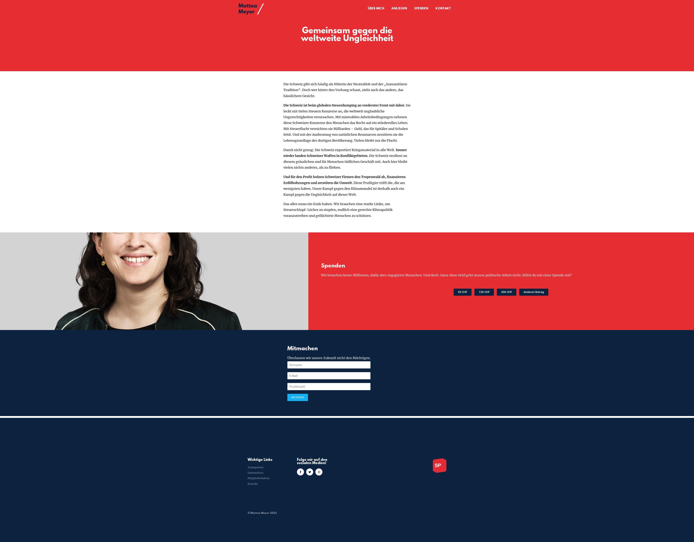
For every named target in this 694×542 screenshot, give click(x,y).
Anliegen (399, 8)
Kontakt (443, 8)
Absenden (297, 397)
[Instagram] (318, 471)
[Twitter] (309, 471)
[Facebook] (300, 471)
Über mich (376, 8)
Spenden (421, 8)
